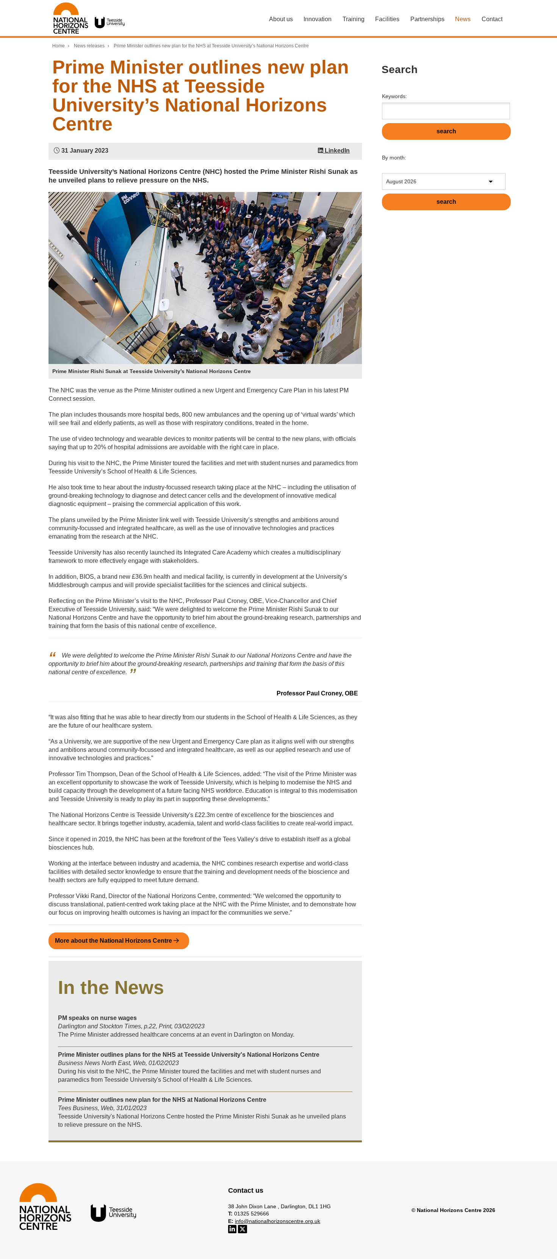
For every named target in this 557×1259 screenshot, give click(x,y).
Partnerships (427, 19)
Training (354, 19)
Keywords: (394, 96)
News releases (89, 45)
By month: (394, 158)
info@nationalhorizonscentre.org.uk (277, 1221)
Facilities (387, 19)
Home (58, 45)
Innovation (318, 19)
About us (281, 19)
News (463, 19)
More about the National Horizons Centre (114, 940)
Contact (492, 19)
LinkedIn (336, 150)
